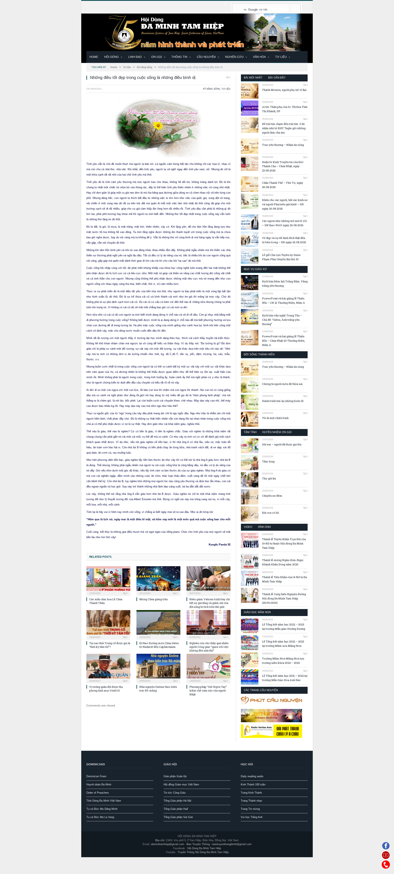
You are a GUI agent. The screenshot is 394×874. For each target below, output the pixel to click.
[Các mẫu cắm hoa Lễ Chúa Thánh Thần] (108, 580)
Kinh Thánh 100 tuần (253, 784)
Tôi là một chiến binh (275, 418)
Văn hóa (259, 56)
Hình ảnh (264, 526)
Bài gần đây (277, 77)
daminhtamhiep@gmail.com (167, 844)
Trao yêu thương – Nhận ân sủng (283, 145)
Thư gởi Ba (269, 478)
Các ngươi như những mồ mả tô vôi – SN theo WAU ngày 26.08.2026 (284, 223)
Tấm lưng (268, 461)
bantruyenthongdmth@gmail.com (232, 844)
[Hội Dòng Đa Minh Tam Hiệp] (197, 32)
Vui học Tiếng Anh (251, 817)
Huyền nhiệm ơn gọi (277, 432)
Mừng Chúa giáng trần (153, 599)
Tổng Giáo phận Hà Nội (177, 800)
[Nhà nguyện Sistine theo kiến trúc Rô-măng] (158, 668)
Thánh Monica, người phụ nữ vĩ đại (284, 90)
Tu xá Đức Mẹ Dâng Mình (101, 808)
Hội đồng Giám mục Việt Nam (181, 784)
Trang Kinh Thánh (251, 792)
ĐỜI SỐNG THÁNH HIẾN (259, 354)
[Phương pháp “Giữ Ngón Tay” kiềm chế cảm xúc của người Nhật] (208, 668)
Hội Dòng (111, 56)
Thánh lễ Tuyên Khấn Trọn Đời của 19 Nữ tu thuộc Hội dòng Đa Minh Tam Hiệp (284, 543)
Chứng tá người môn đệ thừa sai (282, 384)
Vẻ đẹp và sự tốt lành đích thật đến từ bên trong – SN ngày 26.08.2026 (284, 240)
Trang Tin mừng (250, 808)
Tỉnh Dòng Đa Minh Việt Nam (103, 800)
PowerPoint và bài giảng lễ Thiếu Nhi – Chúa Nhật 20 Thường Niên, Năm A (283, 340)
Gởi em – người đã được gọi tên (281, 444)
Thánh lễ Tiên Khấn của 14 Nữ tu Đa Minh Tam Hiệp (284, 579)
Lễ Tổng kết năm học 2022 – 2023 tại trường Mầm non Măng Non (283, 644)
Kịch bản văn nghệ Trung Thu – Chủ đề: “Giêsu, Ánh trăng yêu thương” (282, 320)
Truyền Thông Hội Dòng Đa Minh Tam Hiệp (203, 852)
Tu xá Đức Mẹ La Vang (100, 817)
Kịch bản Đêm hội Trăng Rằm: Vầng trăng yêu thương (285, 284)
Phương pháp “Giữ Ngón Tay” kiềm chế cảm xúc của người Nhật (208, 690)
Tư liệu (281, 56)
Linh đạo (135, 56)
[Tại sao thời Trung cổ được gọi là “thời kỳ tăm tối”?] (108, 624)
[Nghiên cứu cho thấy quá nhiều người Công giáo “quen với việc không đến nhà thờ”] (208, 624)
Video (248, 526)
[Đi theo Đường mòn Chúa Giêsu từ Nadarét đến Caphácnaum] (158, 624)
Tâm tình (250, 432)
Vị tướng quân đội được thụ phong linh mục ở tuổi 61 (106, 688)
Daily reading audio (252, 776)
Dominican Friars (96, 776)
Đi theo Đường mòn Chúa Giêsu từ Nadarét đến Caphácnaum (159, 645)
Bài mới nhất (253, 77)
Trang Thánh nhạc (251, 800)
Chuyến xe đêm (272, 495)
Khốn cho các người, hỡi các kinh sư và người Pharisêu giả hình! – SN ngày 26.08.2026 (285, 204)
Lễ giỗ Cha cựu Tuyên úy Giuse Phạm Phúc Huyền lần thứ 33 (281, 257)
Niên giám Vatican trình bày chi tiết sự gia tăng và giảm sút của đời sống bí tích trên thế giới (209, 602)
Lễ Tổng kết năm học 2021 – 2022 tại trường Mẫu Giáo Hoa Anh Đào (284, 678)
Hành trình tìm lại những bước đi (283, 401)
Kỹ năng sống (211, 89)
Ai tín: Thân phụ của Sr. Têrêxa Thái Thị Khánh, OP (284, 109)
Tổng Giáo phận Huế (176, 808)
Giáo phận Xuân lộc (175, 776)
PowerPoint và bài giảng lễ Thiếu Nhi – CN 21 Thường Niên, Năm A (283, 301)
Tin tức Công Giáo (175, 792)
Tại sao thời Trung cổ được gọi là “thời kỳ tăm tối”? (109, 645)
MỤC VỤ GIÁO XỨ (255, 269)
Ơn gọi (156, 56)
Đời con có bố (270, 513)
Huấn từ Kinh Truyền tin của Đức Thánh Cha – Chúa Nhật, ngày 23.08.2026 (283, 166)
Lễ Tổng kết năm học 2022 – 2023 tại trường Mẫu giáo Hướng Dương (283, 627)
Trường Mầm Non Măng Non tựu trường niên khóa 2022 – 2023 (283, 661)
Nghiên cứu (234, 56)
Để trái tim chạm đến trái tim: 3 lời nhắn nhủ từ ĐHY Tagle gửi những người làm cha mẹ (284, 128)
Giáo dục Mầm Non (257, 612)
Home (93, 56)
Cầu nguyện (206, 56)
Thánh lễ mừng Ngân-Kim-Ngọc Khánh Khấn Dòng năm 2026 (283, 562)
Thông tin (179, 56)
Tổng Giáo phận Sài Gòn (178, 817)
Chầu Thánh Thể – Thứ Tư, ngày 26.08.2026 (282, 185)
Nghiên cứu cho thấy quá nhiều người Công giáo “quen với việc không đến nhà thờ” (209, 646)
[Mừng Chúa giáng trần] (158, 580)
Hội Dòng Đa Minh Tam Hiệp (204, 848)
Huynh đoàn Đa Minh (98, 784)
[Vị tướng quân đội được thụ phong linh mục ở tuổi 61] (108, 668)
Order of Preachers (97, 792)
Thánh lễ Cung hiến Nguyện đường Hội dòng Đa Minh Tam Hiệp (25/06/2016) (284, 598)
